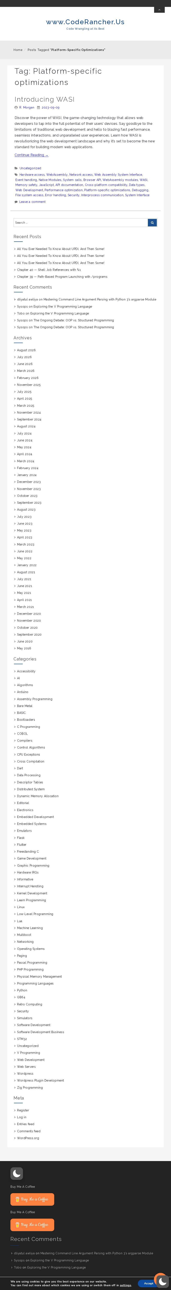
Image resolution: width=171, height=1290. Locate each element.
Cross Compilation (30, 761)
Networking (25, 941)
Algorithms (25, 685)
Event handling (26, 180)
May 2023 (24, 530)
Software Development (33, 1025)
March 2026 (26, 370)
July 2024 (24, 433)
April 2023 (24, 537)
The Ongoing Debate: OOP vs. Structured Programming (74, 320)
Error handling (55, 195)
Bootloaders (26, 719)
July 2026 (24, 357)
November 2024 (29, 412)
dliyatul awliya (27, 299)
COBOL (22, 733)
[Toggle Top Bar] (159, 10)
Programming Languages (35, 983)
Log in (21, 1117)
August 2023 (26, 509)
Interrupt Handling (30, 886)
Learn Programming (31, 900)
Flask (21, 837)
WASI (143, 180)
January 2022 (27, 565)
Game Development (31, 858)
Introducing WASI (45, 99)
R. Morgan (26, 107)
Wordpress (25, 1073)
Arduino (23, 692)
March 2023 (25, 544)
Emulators (24, 830)
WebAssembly (57, 174)
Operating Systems (31, 948)
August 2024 (26, 426)
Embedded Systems (32, 823)
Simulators (25, 1018)
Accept (148, 1283)
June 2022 (24, 551)
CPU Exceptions (28, 754)
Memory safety (26, 185)
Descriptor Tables (30, 782)
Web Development (29, 190)
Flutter (21, 844)
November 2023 (29, 489)
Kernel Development (32, 893)
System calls (72, 180)
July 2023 (24, 516)
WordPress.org (28, 1138)
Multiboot (24, 935)
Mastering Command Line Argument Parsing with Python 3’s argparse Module (100, 299)
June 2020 (25, 641)
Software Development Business (40, 1032)
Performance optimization (64, 190)
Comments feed (28, 1131)
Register (23, 1110)
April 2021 (24, 600)
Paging (22, 955)
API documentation (69, 185)
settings (125, 1285)
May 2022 (24, 558)
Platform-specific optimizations (107, 190)
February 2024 (27, 468)
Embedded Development (35, 817)
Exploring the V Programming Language (63, 306)
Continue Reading (32, 155)
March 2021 (25, 606)
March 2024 (25, 461)
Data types (137, 185)
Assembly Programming (34, 699)
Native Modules (50, 180)
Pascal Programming (32, 962)
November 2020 (29, 620)
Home (18, 50)
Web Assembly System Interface (118, 174)
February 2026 (28, 378)
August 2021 (26, 572)
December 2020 (29, 613)
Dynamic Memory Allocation (38, 796)
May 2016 (24, 648)
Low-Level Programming (35, 914)
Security (74, 195)
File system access (29, 195)
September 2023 (29, 502)
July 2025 (24, 391)
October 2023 (27, 495)
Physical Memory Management (39, 976)
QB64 (21, 997)
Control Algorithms (31, 747)
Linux (21, 907)
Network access (81, 174)
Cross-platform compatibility (106, 185)
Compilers (24, 740)
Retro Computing (29, 1004)
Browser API (92, 180)
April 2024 (24, 454)
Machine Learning (30, 928)
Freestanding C (28, 851)
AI (18, 678)
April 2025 (24, 398)
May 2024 (24, 447)
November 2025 (28, 384)
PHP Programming (30, 969)
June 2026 (25, 364)
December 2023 (29, 481)
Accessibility (26, 671)
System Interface (137, 195)
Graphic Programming (33, 865)
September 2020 (29, 634)
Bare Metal (25, 706)
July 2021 (24, 579)
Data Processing (28, 775)
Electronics (25, 810)
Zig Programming (30, 1087)
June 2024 (24, 440)
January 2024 (27, 475)
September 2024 (29, 419)
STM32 (22, 1039)
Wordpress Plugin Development (40, 1080)
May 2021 (24, 593)
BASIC (21, 712)
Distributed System (31, 789)
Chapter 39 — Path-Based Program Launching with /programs (62, 276)
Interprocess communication (102, 195)
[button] (16, 1173)
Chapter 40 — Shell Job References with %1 (49, 269)
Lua (19, 921)
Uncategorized (30, 168)
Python (22, 990)
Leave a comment (32, 201)
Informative (25, 879)
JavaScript (46, 185)
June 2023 (24, 523)
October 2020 (27, 627)
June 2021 (24, 586)
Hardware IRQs (28, 872)
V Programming (28, 1052)
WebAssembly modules (120, 180)
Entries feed (25, 1124)
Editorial (23, 803)
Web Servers (26, 1066)
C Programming (28, 726)
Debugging (140, 190)
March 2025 (25, 405)
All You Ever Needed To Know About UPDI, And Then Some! (60, 249)
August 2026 (26, 350)
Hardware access (32, 174)
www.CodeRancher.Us (85, 22)
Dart (20, 768)
